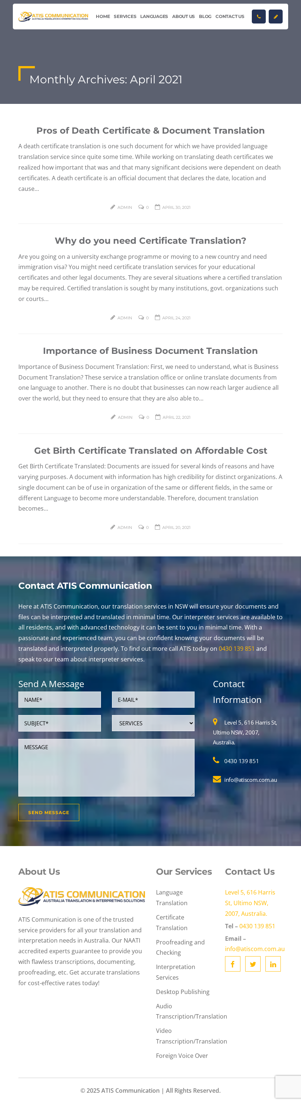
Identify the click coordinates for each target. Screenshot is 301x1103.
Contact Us (229, 16)
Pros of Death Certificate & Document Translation (150, 130)
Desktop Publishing (183, 992)
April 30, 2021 (176, 207)
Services (125, 16)
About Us (183, 16)
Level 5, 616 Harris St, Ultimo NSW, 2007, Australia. (245, 732)
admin (124, 207)
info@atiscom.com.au (250, 779)
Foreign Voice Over (182, 1056)
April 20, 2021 (176, 527)
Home (103, 16)
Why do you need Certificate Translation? (150, 240)
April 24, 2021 (176, 317)
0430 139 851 (237, 649)
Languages (154, 16)
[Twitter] (253, 964)
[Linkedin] (273, 964)
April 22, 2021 (177, 417)
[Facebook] (232, 964)
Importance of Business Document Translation (150, 350)
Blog (205, 16)
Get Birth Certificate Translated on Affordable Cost (150, 450)
